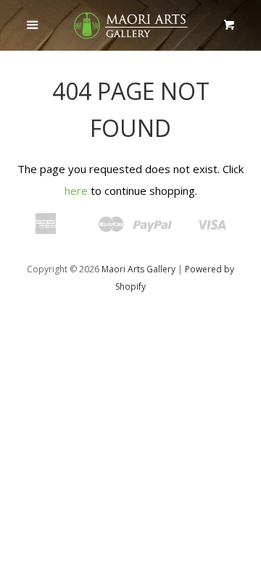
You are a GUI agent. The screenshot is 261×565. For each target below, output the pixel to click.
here (76, 190)
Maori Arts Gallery (138, 269)
